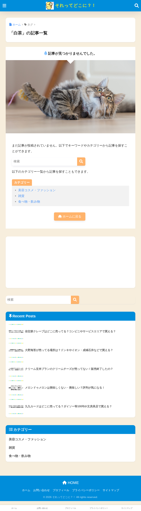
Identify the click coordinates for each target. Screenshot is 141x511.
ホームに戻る (71, 216)
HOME (73, 483)
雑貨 (21, 196)
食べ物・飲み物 (29, 201)
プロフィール (61, 490)
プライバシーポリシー (86, 490)
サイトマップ (111, 490)
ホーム (26, 490)
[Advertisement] (70, 262)
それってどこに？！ (75, 5)
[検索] (81, 161)
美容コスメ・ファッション (37, 190)
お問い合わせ (41, 490)
